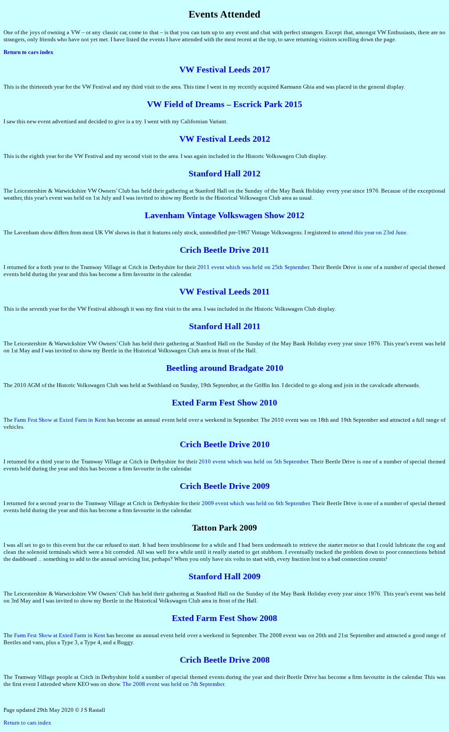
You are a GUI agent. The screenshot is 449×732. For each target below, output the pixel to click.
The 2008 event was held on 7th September (173, 684)
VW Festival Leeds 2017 (224, 69)
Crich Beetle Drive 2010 (225, 444)
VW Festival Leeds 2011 (224, 291)
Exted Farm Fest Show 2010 (224, 402)
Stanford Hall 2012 (224, 173)
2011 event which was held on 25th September (253, 267)
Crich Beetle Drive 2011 (224, 250)
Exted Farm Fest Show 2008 (224, 618)
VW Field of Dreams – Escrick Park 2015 (224, 104)
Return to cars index (27, 722)
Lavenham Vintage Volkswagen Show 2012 (224, 215)
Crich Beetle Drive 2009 (225, 486)
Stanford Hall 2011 (224, 326)
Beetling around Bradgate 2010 (224, 368)
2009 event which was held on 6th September (256, 503)
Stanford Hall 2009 (224, 576)
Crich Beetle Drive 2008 (225, 659)
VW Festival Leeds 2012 (224, 139)
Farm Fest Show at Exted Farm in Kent (60, 419)
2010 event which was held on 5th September (253, 461)
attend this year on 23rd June (372, 232)
